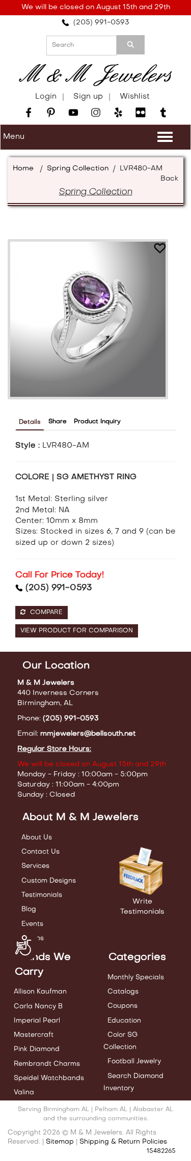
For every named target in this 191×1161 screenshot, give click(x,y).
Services (35, 866)
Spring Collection (77, 168)
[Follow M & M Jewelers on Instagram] (96, 112)
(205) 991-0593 (99, 22)
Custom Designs (48, 881)
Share (57, 422)
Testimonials (41, 895)
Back (169, 179)
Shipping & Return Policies (123, 1142)
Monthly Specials (135, 977)
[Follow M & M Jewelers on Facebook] (28, 112)
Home (23, 168)
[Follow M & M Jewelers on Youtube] (73, 112)
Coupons (122, 1006)
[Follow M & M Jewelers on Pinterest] (51, 112)
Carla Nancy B (38, 1006)
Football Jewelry (134, 1061)
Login (46, 96)
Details (30, 422)
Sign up (88, 96)
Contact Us (40, 852)
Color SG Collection (120, 1041)
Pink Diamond (37, 1049)
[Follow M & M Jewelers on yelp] (118, 112)
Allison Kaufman (40, 992)
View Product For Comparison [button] (76, 631)
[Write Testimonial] (142, 871)
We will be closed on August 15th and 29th (95, 7)
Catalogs (123, 992)
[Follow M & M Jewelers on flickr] (140, 112)
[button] (160, 249)
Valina (24, 1092)
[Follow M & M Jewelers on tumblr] (163, 112)
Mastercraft (33, 1035)
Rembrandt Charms (47, 1064)
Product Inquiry (97, 422)
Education (124, 1021)
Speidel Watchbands (49, 1078)
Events (32, 924)
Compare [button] (45, 612)
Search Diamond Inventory (133, 1082)
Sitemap (60, 1142)
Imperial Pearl (37, 1021)
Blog (28, 909)
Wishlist (135, 96)
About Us (36, 837)
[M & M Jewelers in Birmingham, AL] (95, 75)
